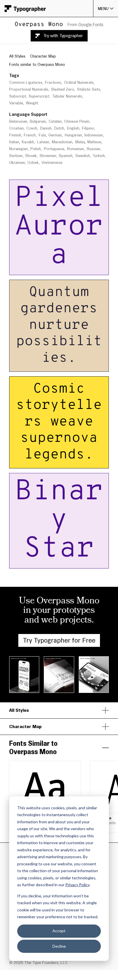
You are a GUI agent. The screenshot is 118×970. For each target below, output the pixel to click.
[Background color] (86, 268)
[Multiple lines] (29, 268)
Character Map (43, 56)
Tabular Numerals (67, 96)
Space (78, 185)
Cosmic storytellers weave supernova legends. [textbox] (60, 422)
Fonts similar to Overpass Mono (37, 64)
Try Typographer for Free (59, 640)
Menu (103, 8)
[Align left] (53, 268)
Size (42, 185)
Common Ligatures (25, 82)
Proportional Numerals (28, 89)
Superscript (39, 96)
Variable (16, 103)
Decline (59, 946)
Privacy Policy (77, 884)
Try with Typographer (63, 35)
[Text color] (83, 268)
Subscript (17, 96)
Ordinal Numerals (79, 82)
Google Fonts (90, 24)
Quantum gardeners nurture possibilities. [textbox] (60, 326)
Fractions (53, 82)
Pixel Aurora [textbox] (59, 227)
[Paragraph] (38, 268)
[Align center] (61, 268)
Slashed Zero (62, 89)
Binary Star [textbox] (59, 521)
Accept (59, 930)
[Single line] (21, 268)
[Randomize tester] (96, 269)
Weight (32, 103)
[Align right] (70, 268)
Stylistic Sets (88, 89)
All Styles (17, 56)
